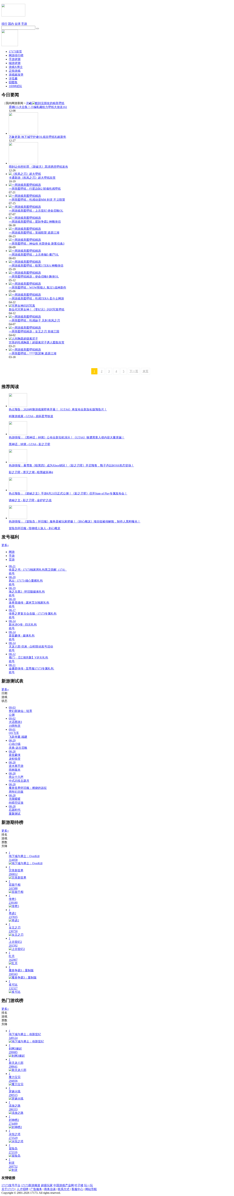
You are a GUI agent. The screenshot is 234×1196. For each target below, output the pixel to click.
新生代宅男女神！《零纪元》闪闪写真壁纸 (36, 309)
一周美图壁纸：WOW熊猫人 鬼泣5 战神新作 (37, 287)
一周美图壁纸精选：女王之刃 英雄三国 (34, 331)
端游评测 (14, 63)
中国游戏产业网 (63, 1185)
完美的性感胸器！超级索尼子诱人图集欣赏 (36, 342)
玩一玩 (88, 1185)
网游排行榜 (16, 55)
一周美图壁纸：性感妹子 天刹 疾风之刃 (34, 320)
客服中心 (77, 1189)
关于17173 (8, 1189)
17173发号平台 (10, 1185)
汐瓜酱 (13, 78)
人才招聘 (22, 1189)
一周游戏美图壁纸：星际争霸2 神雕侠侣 (35, 221)
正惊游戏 (14, 70)
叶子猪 (79, 1185)
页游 (12, 559)
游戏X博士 (16, 66)
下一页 (133, 371)
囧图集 (13, 82)
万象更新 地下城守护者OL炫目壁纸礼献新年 (37, 136)
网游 (12, 551)
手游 (24, 23)
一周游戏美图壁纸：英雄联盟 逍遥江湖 (34, 232)
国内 (11, 23)
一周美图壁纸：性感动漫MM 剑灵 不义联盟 (37, 199)
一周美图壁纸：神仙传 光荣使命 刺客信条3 (36, 243)
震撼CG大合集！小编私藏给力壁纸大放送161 (38, 107)
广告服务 (36, 1189)
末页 (145, 371)
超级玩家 (47, 1185)
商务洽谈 (50, 1189)
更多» (5, 545)
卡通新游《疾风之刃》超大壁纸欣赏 (32, 177)
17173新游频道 (30, 1185)
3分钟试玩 (15, 86)
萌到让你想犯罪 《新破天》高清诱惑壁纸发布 (38, 166)
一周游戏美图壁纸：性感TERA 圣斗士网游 (36, 298)
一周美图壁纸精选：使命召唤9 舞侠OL (34, 276)
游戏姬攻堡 (16, 74)
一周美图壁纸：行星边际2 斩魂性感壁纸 (35, 188)
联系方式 (63, 1189)
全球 (17, 23)
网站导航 (91, 1189)
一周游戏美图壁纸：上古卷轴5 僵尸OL (34, 254)
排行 (4, 23)
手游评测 (14, 59)
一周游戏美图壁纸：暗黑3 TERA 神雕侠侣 (36, 265)
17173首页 (15, 51)
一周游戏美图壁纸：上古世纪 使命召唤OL (36, 210)
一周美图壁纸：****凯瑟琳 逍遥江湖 (32, 353)
